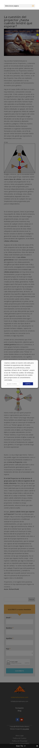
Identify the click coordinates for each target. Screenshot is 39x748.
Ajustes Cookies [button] (12, 384)
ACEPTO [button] (27, 384)
